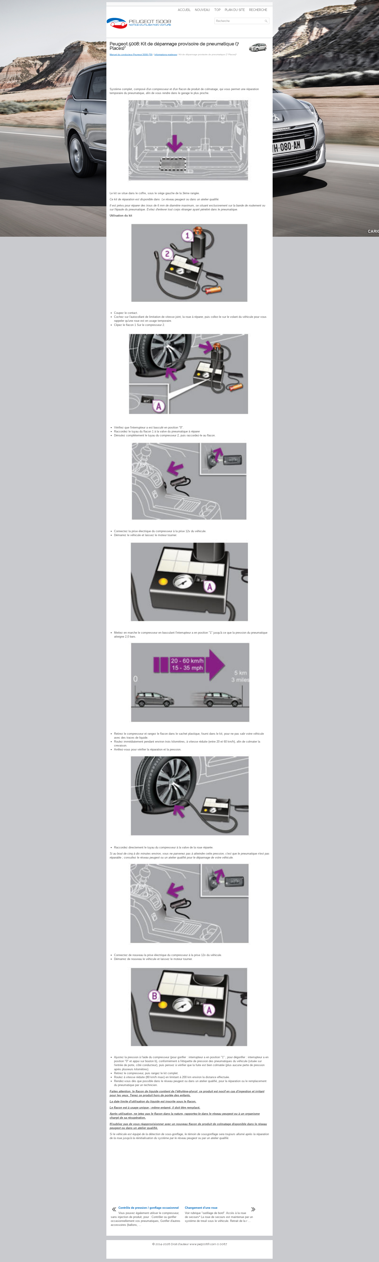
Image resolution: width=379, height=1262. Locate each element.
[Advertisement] (189, 72)
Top (217, 10)
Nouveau (202, 10)
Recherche (258, 10)
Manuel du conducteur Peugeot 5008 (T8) (131, 54)
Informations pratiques (165, 54)
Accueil (184, 10)
